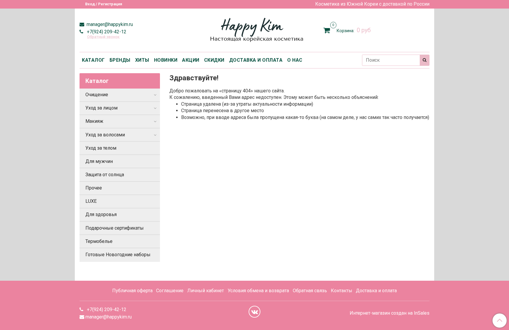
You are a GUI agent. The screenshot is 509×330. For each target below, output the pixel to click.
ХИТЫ (142, 60)
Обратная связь (310, 290)
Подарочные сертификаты (114, 228)
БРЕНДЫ (120, 60)
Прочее (93, 188)
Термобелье (99, 241)
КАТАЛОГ (93, 60)
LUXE (91, 201)
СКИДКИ (214, 60)
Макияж (94, 121)
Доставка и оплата (376, 290)
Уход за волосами (105, 135)
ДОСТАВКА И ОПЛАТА (256, 60)
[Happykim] (254, 29)
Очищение (96, 94)
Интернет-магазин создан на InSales (389, 313)
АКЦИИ (190, 60)
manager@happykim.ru (109, 24)
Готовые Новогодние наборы (118, 254)
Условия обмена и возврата (258, 290)
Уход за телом (100, 148)
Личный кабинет (205, 290)
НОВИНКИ (166, 60)
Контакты (341, 290)
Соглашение (170, 290)
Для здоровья (101, 214)
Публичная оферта (132, 290)
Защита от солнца (104, 174)
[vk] (254, 312)
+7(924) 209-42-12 (106, 32)
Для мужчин (99, 161)
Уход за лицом (101, 108)
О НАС (295, 60)
